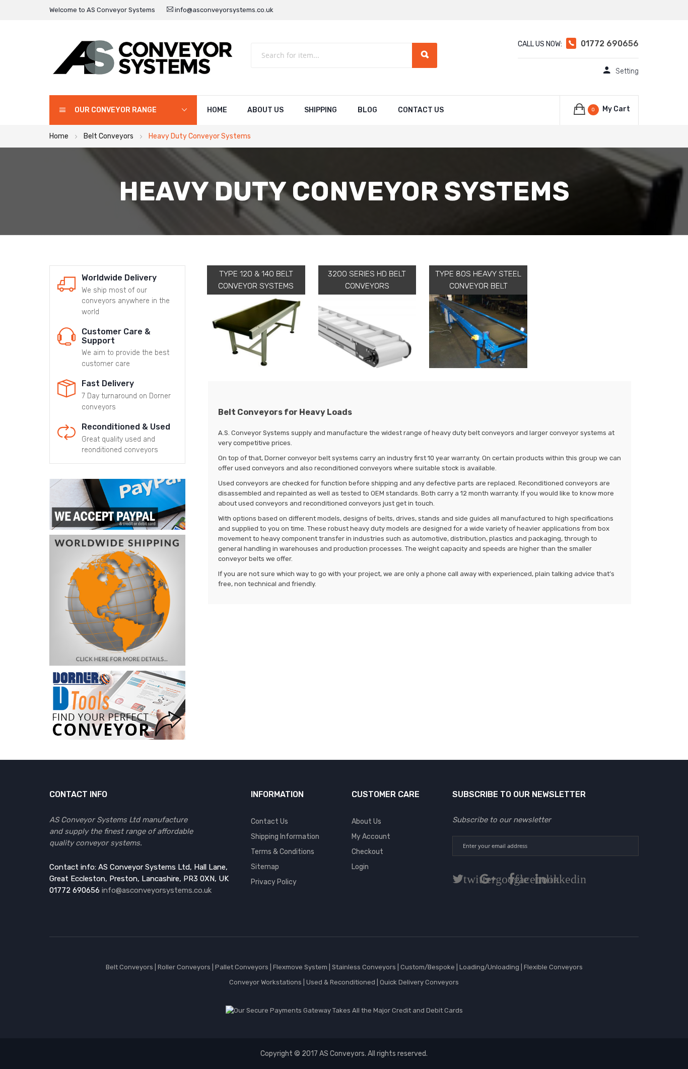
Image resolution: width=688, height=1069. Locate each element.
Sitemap (265, 867)
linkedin (549, 879)
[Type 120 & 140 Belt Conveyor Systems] (256, 331)
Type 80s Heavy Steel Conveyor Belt (478, 280)
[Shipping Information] (117, 599)
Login (360, 867)
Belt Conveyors (108, 136)
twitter (465, 879)
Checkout (367, 851)
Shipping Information (285, 836)
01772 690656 (610, 43)
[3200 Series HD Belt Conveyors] (367, 331)
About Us (265, 110)
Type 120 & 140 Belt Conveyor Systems (256, 280)
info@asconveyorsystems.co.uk (223, 10)
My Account (371, 836)
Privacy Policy (274, 882)
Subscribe (628, 846)
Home (58, 136)
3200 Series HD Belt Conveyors (367, 280)
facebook (519, 879)
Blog (367, 110)
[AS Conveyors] (142, 57)
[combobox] (344, 55)
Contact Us (421, 110)
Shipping (320, 110)
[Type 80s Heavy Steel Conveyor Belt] (478, 331)
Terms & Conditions (282, 851)
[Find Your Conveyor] (117, 704)
